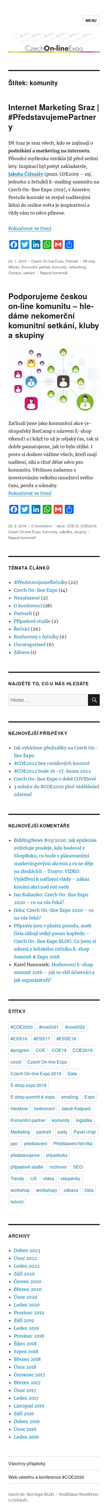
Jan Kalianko (28, 894)
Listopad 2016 (29, 1406)
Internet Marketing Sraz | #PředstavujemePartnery (53, 116)
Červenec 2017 (29, 1374)
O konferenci (41, 525)
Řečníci (22, 629)
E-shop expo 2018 (29, 1085)
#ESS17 (42, 1038)
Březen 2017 (27, 1382)
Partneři (72, 261)
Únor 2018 (25, 1367)
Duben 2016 (27, 1421)
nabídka (65, 531)
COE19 (72, 525)
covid (16, 1062)
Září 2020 (24, 1273)
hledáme (19, 1108)
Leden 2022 (27, 1266)
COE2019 (88, 525)
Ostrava (14, 272)
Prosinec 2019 (29, 1312)
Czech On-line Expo (47, 261)
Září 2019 (24, 1320)
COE (40, 1050)
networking (77, 267)
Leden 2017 (26, 1398)
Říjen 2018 (25, 1343)
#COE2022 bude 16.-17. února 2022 (52, 771)
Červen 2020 (27, 1281)
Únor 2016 (25, 1429)
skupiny (80, 531)
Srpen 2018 (26, 1351)
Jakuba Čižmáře (25, 174)
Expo (89, 1097)
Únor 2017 (25, 1390)
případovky (57, 1155)
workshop (20, 1190)
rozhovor (58, 1167)
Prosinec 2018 (29, 1336)
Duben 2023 (27, 1250)
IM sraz (89, 261)
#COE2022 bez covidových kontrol (51, 763)
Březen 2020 (28, 1289)
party (62, 1132)
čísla (89, 1190)
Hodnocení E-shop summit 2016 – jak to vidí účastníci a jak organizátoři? (54, 972)
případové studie (27, 1167)
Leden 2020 (27, 1305)
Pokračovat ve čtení (29, 228)
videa (48, 1178)
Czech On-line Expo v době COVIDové (55, 779)
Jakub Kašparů (76, 1108)
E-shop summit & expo (33, 1097)
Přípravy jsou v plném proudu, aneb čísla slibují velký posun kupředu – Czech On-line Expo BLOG (52, 933)
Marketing (20, 1132)
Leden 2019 (26, 1328)
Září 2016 (24, 1413)
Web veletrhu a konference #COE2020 (46, 1477)
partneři (43, 1132)
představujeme (25, 1155)
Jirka (19, 910)
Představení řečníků (72, 1143)
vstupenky (70, 1178)
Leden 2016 (26, 1437)
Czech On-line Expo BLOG (31, 1494)
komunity (59, 267)
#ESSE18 (66, 1038)
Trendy (17, 1178)
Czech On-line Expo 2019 (36, 1073)
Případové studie (32, 621)
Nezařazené (27, 598)
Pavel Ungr (85, 1132)
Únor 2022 (25, 1258)
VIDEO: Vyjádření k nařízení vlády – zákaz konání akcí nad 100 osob (51, 879)
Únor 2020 (25, 1297)
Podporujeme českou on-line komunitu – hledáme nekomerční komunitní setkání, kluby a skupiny (53, 315)
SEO (78, 1167)
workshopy (46, 1190)
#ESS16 (19, 1038)
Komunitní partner (36, 267)
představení (35, 1143)
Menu (91, 20)
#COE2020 (22, 1027)
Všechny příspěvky (26, 1463)
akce (61, 525)
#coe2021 (49, 1027)
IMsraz (13, 267)
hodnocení (44, 1108)
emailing (69, 1097)
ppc (14, 1143)
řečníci (17, 1201)
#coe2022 (75, 1027)
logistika (84, 1120)
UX (33, 1178)
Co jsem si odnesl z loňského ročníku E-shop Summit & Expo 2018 (55, 949)
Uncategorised (30, 644)
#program (20, 1050)
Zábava (21, 652)
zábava (71, 1190)
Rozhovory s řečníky (36, 636)
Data (72, 1073)
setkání (29, 272)
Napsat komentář (54, 272)
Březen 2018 (27, 1359)
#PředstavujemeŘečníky (40, 582)
